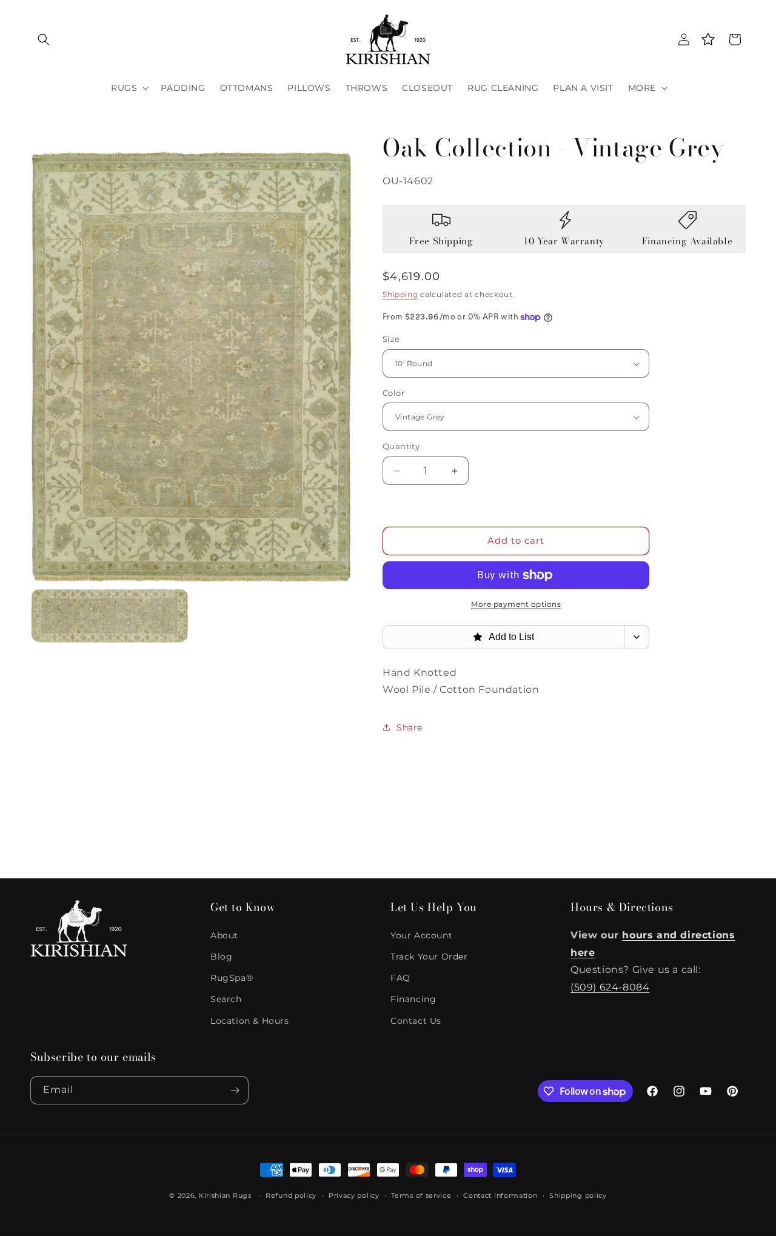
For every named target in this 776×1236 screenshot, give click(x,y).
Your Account (421, 935)
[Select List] (636, 637)
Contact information (500, 1195)
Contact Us (415, 1020)
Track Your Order (429, 956)
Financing (413, 999)
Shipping (400, 294)
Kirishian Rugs (225, 1195)
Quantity (401, 447)
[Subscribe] (234, 1090)
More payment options (516, 604)
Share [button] (409, 727)
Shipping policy (578, 1195)
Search (226, 999)
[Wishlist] (708, 39)
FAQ (400, 977)
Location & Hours (249, 1020)
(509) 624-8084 (609, 987)
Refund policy (291, 1195)
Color (393, 393)
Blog (221, 956)
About (224, 935)
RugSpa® (231, 977)
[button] (43, 39)
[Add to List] (332, 170)
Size (391, 339)
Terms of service (421, 1195)
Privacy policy (354, 1195)
